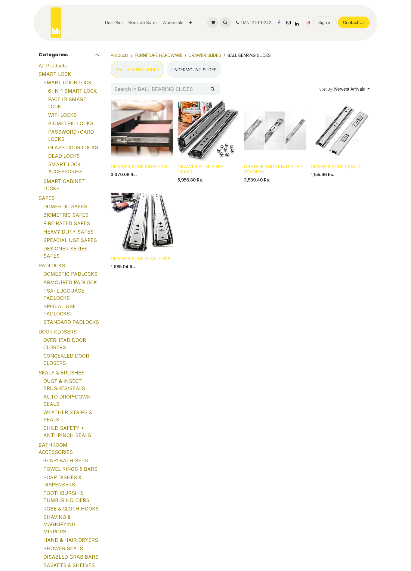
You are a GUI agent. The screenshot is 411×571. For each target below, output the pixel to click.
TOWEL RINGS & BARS (70, 469)
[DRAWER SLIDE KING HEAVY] (208, 131)
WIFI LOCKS (62, 115)
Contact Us (354, 22)
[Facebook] (279, 22)
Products (119, 55)
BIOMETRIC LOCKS (70, 124)
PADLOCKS (52, 266)
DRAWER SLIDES (205, 55)
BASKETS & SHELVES (69, 566)
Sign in (325, 22)
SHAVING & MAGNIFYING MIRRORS (59, 524)
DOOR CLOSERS (58, 332)
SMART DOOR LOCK (67, 83)
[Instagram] (308, 22)
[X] (288, 22)
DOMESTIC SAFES (65, 207)
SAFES (47, 198)
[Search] (213, 89)
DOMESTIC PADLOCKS (70, 274)
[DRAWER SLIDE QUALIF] (342, 131)
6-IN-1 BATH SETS (65, 461)
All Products (53, 66)
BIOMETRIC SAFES (65, 215)
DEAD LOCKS (64, 156)
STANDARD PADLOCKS (71, 322)
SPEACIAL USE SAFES (70, 240)
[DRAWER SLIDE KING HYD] (142, 131)
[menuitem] (114, 22)
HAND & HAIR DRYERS (70, 540)
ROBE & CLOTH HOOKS (71, 509)
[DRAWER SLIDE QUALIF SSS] (142, 223)
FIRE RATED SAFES (66, 224)
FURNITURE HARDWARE (158, 55)
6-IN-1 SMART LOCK (72, 91)
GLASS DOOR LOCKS (73, 148)
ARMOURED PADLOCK (70, 283)
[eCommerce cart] (212, 22)
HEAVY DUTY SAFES (68, 232)
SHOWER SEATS (63, 549)
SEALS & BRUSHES (62, 373)
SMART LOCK (55, 74)
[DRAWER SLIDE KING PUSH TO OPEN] (275, 131)
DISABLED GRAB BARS (70, 557)
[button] (225, 22)
